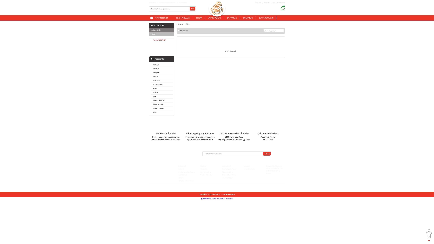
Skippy (188, 24)
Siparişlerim (226, 166)
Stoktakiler (184, 31)
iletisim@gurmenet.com (186, 181)
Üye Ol (266, 2)
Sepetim (246, 166)
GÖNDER (267, 153)
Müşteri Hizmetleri (206, 175)
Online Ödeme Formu (229, 175)
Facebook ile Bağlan (278, 2)
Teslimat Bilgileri (227, 178)
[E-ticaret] (216, 199)
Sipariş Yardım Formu (229, 169)
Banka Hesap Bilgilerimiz (167, 2)
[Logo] (217, 7)
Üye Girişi (203, 166)
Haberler (181, 169)
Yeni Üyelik (203, 169)
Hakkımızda (182, 166)
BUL (192, 9)
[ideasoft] (205, 199)
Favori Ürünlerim (249, 169)
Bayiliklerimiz (183, 175)
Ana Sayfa (152, 2)
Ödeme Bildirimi (227, 172)
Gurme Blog (183, 2)
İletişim (181, 178)
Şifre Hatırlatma (205, 172)
